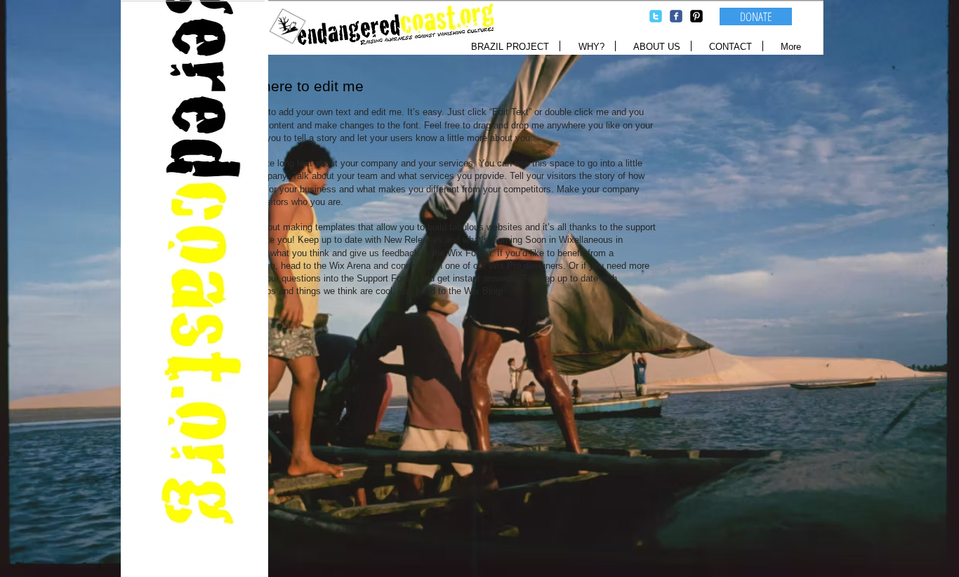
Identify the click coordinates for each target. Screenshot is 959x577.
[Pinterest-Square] (696, 16)
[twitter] (655, 16)
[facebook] (676, 16)
